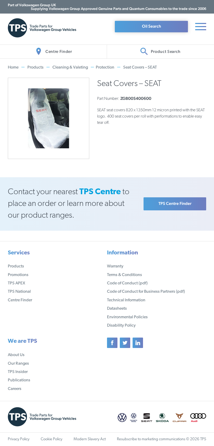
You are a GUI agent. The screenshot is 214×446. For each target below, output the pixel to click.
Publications (19, 380)
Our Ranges (18, 364)
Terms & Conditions (124, 275)
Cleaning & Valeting (70, 67)
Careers (14, 389)
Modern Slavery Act (90, 439)
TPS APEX (16, 283)
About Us (16, 355)
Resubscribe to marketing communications (151, 439)
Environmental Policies (127, 317)
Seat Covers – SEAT (140, 67)
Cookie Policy (51, 439)
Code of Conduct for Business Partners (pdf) (146, 292)
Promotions (18, 275)
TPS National (19, 292)
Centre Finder (20, 300)
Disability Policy (121, 325)
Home (13, 67)
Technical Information (126, 300)
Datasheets (117, 309)
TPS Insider (18, 372)
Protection (105, 67)
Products (35, 67)
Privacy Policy (18, 439)
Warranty (115, 266)
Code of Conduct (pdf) (127, 283)
